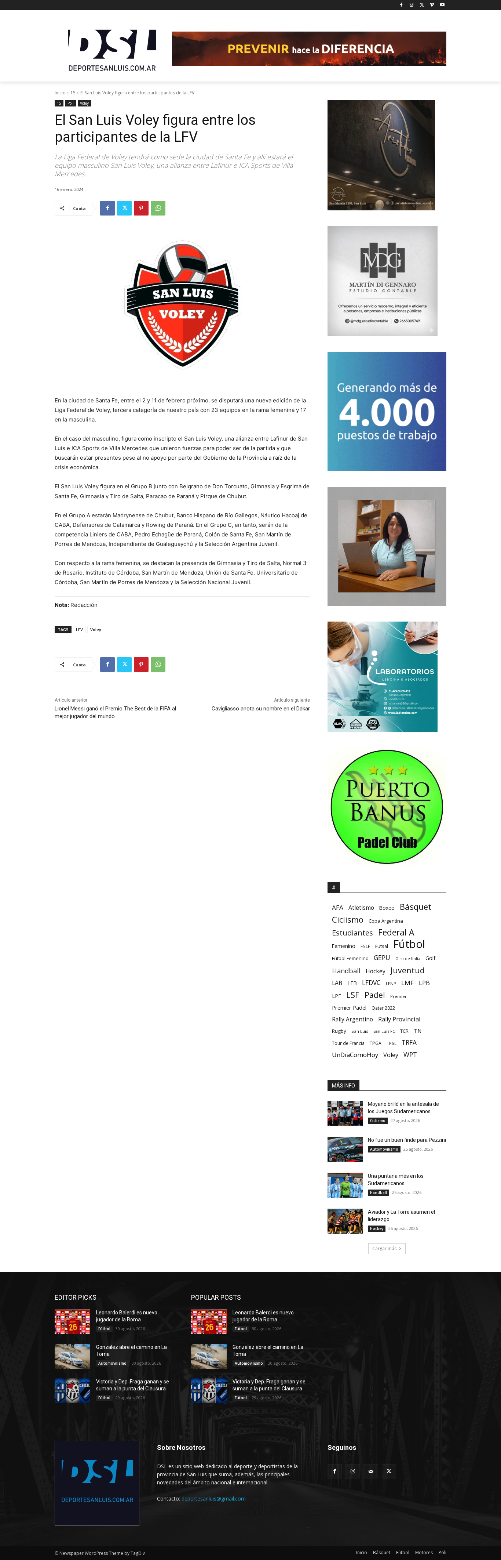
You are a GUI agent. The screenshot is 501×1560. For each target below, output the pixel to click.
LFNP (391, 983)
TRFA (409, 1042)
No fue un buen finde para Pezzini (407, 1140)
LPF (336, 995)
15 (73, 93)
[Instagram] (411, 5)
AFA (337, 907)
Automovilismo (384, 1149)
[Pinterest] (141, 208)
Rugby (339, 1031)
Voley (84, 103)
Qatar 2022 (383, 1008)
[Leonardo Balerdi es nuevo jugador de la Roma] (72, 1321)
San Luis (359, 1031)
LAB (337, 983)
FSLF (365, 946)
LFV (79, 629)
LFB (352, 983)
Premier (398, 996)
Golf (430, 958)
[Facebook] (401, 5)
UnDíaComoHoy (355, 1054)
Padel (375, 995)
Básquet (415, 907)
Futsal (381, 946)
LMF (407, 983)
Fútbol (409, 944)
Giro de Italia (407, 958)
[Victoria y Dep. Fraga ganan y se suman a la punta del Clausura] (72, 1390)
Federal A (396, 932)
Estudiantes (352, 933)
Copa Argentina (386, 920)
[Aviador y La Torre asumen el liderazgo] (345, 1221)
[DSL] (113, 50)
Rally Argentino (352, 1019)
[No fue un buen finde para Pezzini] (345, 1149)
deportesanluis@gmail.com (214, 1498)
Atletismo (361, 908)
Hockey (375, 971)
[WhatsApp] (158, 208)
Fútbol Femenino (350, 958)
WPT (410, 1054)
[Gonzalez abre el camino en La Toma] (72, 1356)
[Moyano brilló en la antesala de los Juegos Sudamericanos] (345, 1113)
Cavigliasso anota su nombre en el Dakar (261, 708)
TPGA (375, 1043)
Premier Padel (349, 1007)
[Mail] (370, 1471)
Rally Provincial (399, 1019)
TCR (404, 1031)
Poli (70, 103)
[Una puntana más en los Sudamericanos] (345, 1185)
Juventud (408, 970)
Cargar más (384, 1248)
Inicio (60, 93)
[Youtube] (442, 5)
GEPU (382, 958)
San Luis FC (384, 1031)
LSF (352, 995)
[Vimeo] (432, 5)
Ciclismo (347, 919)
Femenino (343, 946)
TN (418, 1030)
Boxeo (387, 908)
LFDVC (371, 983)
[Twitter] (422, 5)
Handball (346, 971)
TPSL (391, 1043)
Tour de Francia (348, 1043)
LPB (424, 983)
